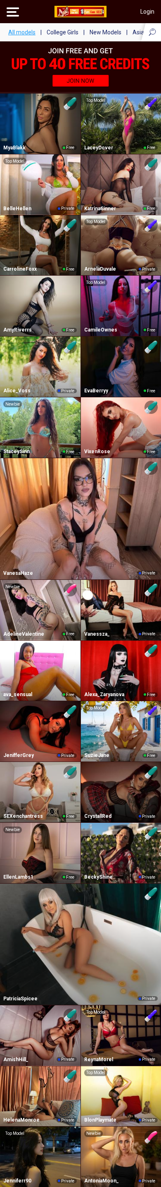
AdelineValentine (23, 634)
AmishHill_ (15, 1059)
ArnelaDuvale (100, 269)
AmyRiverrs (17, 330)
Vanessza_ (97, 634)
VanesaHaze (18, 573)
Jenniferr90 (17, 1181)
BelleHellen (17, 208)
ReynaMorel (98, 1059)
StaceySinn (16, 451)
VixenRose (97, 451)
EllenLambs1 (18, 877)
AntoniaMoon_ (101, 1181)
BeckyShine (98, 877)
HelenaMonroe (21, 1120)
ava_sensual (17, 694)
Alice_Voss (17, 391)
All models (22, 32)
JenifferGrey (18, 755)
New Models (105, 32)
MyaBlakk (14, 148)
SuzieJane (96, 755)
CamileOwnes (100, 330)
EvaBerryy (96, 391)
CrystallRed (97, 816)
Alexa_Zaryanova (104, 694)
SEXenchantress (23, 816)
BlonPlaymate (100, 1120)
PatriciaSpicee (20, 999)
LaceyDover (98, 148)
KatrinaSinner (100, 208)
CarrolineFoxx (20, 269)
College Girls (62, 32)
